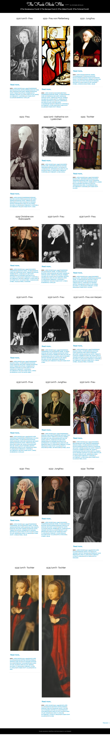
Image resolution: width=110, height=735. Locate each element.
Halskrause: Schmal (47, 99)
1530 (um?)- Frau (56, 216)
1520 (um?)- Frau (24, 18)
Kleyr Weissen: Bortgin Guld (82, 183)
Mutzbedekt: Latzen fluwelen (50, 714)
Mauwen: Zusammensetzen (88, 185)
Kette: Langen (58, 99)
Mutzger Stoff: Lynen (28, 206)
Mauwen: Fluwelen (16, 205)
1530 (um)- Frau (87, 382)
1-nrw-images (17, 88)
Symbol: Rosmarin (24, 281)
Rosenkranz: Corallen (22, 97)
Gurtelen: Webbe (25, 93)
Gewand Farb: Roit (88, 77)
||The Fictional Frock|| (81, 9)
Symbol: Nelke (90, 84)
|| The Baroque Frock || (48, 9)
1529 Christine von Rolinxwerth (24, 217)
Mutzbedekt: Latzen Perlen (56, 533)
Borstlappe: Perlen (84, 443)
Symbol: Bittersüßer (54, 447)
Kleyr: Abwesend (61, 100)
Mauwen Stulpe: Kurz (48, 102)
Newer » (106, 723)
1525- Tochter (87, 116)
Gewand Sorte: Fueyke (55, 167)
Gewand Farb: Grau (20, 441)
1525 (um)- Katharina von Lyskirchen (56, 117)
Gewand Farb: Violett (86, 180)
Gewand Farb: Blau (88, 446)
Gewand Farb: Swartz (84, 352)
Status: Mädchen (61, 534)
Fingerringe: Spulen (47, 351)
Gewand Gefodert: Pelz (80, 281)
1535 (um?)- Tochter (24, 567)
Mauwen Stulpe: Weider (89, 82)
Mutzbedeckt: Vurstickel (17, 96)
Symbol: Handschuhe (79, 84)
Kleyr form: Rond (83, 81)
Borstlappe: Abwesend (48, 165)
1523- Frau (24, 116)
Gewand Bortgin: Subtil (89, 279)
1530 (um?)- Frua (24, 382)
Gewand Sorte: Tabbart (48, 97)
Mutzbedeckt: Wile (15, 206)
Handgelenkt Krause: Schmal (51, 356)
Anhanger (57, 93)
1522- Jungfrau (87, 18)
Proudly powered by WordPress (46, 731)
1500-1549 (25, 88)
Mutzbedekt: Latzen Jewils (49, 105)
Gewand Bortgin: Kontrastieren (20, 90)
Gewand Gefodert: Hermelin (22, 91)
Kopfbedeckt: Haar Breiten (49, 443)
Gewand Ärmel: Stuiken (57, 94)
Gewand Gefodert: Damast (49, 527)
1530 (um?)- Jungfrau (56, 382)
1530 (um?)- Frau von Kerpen (87, 297)
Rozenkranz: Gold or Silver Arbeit (20, 372)
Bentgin (63, 93)
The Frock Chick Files (45, 4)
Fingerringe (32, 88)
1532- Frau (24, 468)
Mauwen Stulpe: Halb (25, 531)
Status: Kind (87, 556)
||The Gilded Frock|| (65, 9)
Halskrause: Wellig (64, 354)
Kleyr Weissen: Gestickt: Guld (82, 452)
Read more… (15, 85)
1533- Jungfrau (56, 468)
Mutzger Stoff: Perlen (54, 107)
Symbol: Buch (66, 447)
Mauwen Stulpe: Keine (31, 94)
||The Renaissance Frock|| (29, 9)
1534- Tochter (87, 468)
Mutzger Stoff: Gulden (17, 280)
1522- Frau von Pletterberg (56, 18)
